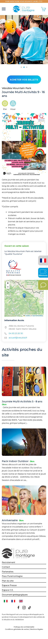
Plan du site (8, 581)
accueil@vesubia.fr (18, 337)
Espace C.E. (7, 590)
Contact (6, 567)
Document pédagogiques (15, 595)
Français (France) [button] (42, 258)
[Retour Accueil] (24, 9)
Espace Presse (9, 585)
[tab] (21, 67)
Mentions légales (36, 629)
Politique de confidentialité (24, 627)
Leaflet (27, 315)
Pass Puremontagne (12, 576)
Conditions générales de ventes (17, 629)
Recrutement (8, 562)
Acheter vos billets (24, 79)
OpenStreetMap (37, 315)
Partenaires (7, 571)
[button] (4, 9)
